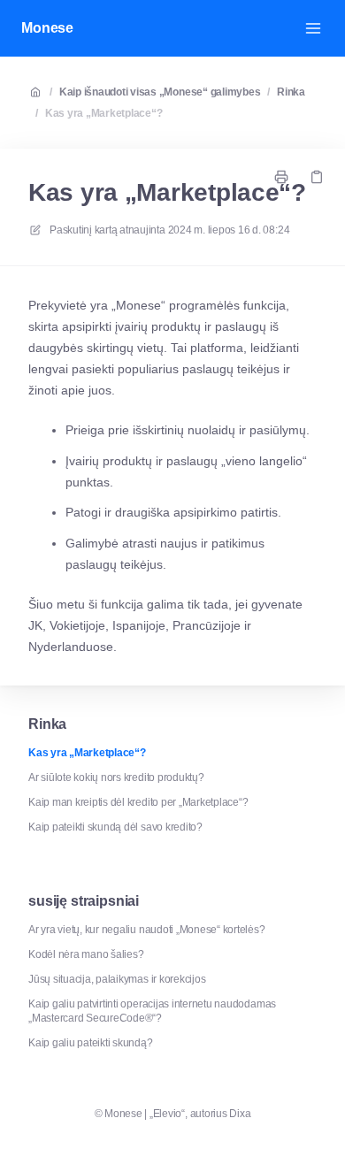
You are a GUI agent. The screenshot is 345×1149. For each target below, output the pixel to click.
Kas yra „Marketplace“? (104, 113)
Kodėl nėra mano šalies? (85, 954)
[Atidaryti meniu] (313, 28)
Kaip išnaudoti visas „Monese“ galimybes (160, 92)
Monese (47, 27)
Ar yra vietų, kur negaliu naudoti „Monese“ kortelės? (146, 929)
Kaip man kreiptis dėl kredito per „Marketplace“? (138, 802)
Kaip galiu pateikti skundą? (90, 1043)
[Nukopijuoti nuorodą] (317, 177)
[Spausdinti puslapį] (281, 177)
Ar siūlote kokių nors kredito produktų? (116, 777)
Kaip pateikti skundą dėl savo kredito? (115, 827)
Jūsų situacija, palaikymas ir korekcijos (116, 979)
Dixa (239, 1113)
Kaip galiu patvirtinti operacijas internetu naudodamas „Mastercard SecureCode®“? (152, 1011)
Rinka (291, 92)
